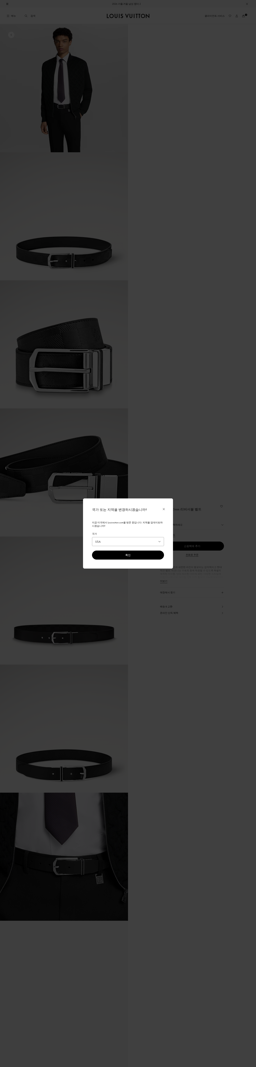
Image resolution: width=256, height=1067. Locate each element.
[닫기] (164, 509)
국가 (94, 533)
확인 (128, 555)
